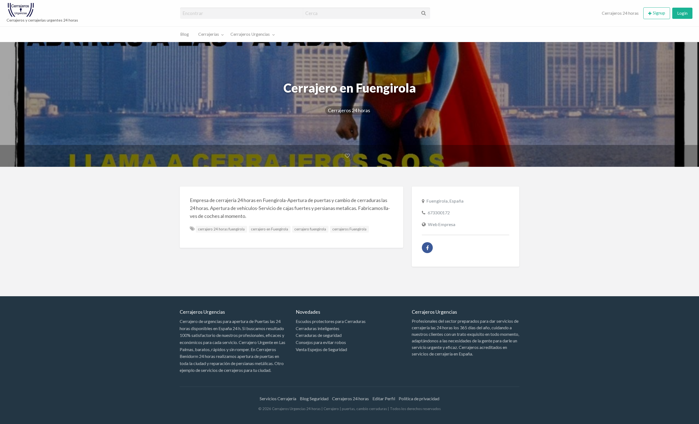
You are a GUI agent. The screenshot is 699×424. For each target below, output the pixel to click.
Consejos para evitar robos (321, 342)
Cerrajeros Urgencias (250, 34)
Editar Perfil (383, 398)
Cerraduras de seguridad (319, 335)
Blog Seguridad (314, 398)
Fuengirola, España (445, 200)
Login (682, 13)
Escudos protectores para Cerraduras (331, 321)
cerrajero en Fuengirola (269, 229)
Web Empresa (441, 224)
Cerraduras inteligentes (317, 328)
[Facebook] (427, 247)
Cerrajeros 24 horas (620, 13)
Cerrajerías (208, 34)
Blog (184, 34)
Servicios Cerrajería (278, 398)
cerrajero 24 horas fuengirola (221, 229)
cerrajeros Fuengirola (349, 229)
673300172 (439, 212)
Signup (659, 12)
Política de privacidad (419, 398)
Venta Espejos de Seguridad (321, 349)
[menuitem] (620, 13)
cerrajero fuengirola (310, 229)
